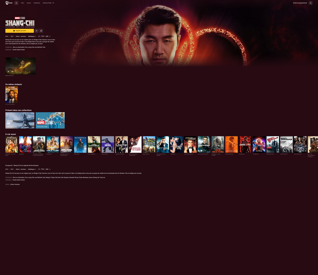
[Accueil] (8, 3)
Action (17, 36)
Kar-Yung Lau (101, 177)
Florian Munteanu (83, 177)
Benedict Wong (73, 177)
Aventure (23, 36)
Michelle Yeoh (41, 47)
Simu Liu (15, 47)
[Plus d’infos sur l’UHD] (49, 36)
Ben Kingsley (65, 177)
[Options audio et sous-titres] (35, 36)
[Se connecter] (311, 3)
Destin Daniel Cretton (19, 50)
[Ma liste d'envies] (37, 31)
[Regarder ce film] (20, 66)
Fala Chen (58, 177)
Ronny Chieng (93, 177)
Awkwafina (21, 47)
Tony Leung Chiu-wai (31, 47)
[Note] (41, 31)
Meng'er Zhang (50, 177)
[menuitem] (16, 3)
